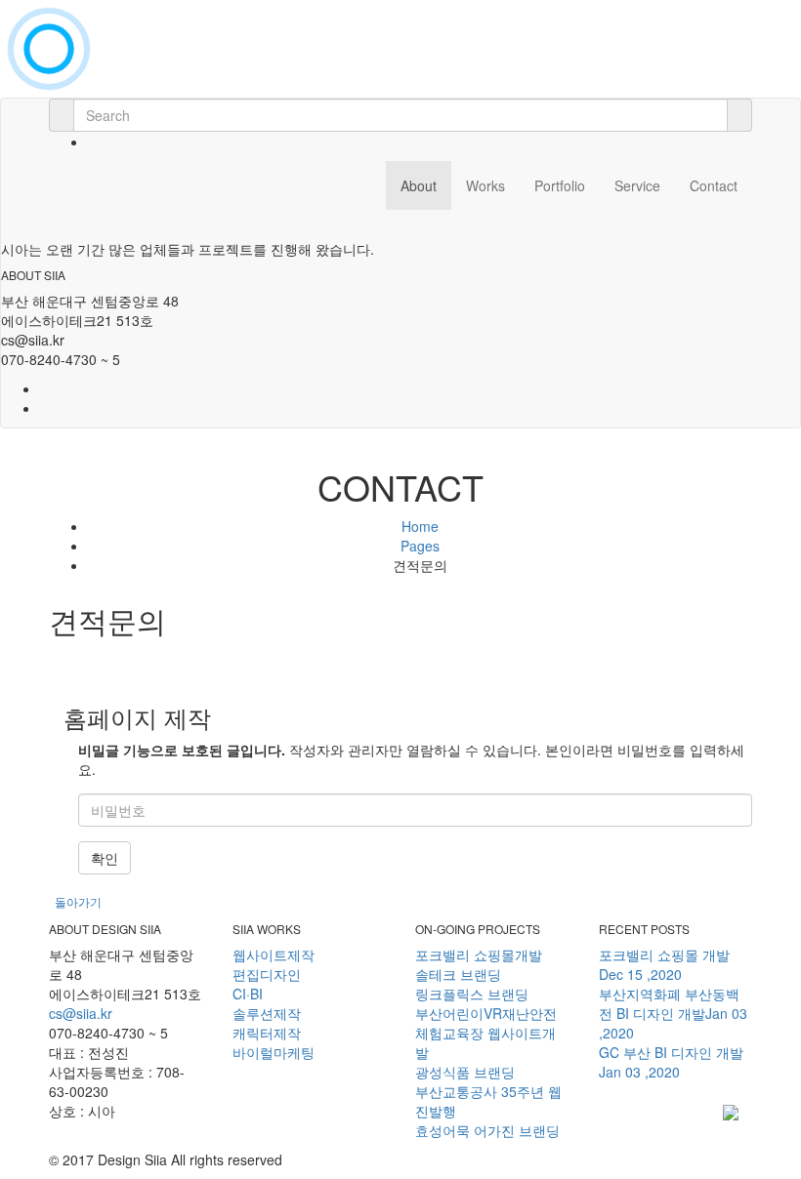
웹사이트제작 (273, 954)
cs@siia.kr (80, 1013)
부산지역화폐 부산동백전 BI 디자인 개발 (673, 1013)
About (418, 185)
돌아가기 (78, 901)
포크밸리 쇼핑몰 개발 (664, 964)
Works (485, 185)
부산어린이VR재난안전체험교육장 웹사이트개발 (486, 1032)
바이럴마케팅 (273, 1052)
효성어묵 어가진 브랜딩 (487, 1130)
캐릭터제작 (266, 1032)
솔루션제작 (266, 1013)
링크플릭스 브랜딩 (471, 993)
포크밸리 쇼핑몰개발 (478, 954)
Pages (420, 545)
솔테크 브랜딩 (458, 974)
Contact (714, 185)
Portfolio (559, 185)
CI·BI (247, 993)
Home (420, 526)
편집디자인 (266, 974)
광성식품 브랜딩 (465, 1071)
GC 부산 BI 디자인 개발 (671, 1061)
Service (637, 185)
